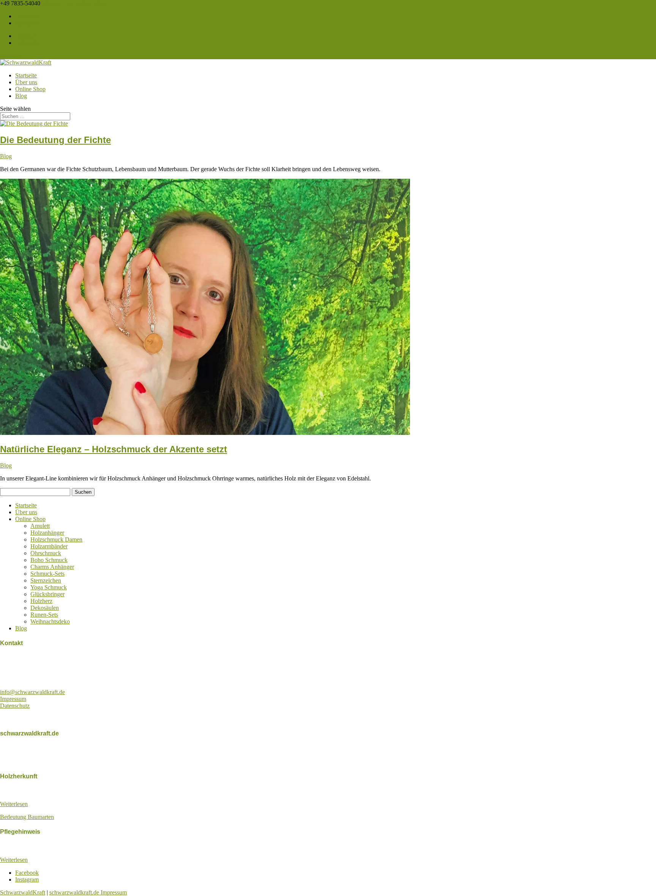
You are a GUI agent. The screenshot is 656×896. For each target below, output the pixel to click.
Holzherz (41, 601)
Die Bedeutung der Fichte (55, 140)
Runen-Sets (44, 614)
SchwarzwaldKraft (22, 892)
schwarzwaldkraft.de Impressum (88, 892)
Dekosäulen (44, 608)
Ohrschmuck (45, 553)
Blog (21, 96)
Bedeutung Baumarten (27, 817)
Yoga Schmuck (48, 587)
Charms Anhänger (52, 567)
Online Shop (30, 89)
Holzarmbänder (49, 546)
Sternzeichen (45, 580)
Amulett (40, 526)
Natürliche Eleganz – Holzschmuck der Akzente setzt (113, 449)
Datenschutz (15, 705)
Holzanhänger (47, 532)
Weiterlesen (14, 804)
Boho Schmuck (49, 560)
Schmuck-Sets (47, 573)
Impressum (13, 699)
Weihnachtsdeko (50, 621)
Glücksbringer (47, 594)
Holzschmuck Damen (56, 539)
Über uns (26, 82)
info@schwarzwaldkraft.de (32, 692)
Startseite (26, 75)
